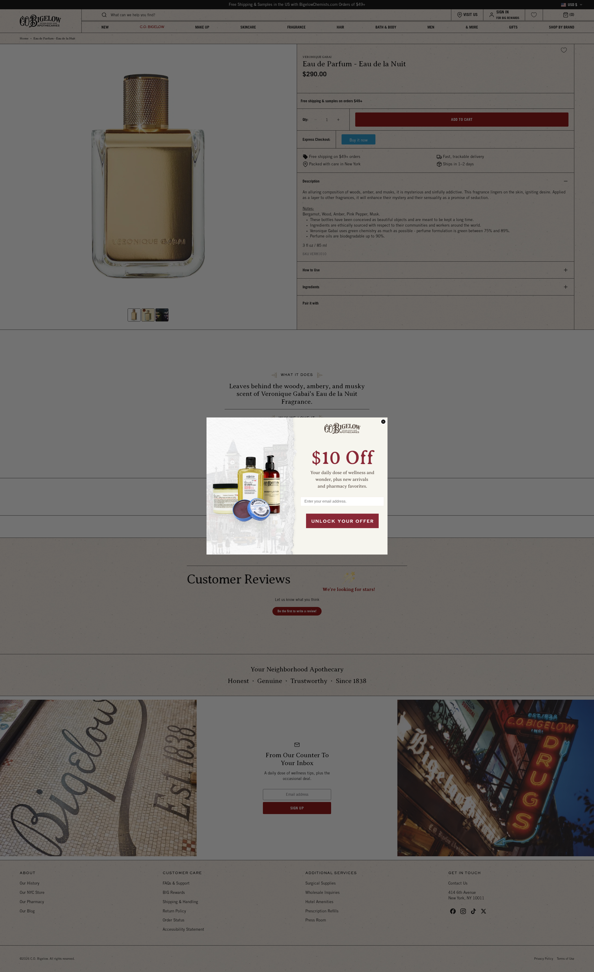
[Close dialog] (383, 421)
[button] (342, 454)
